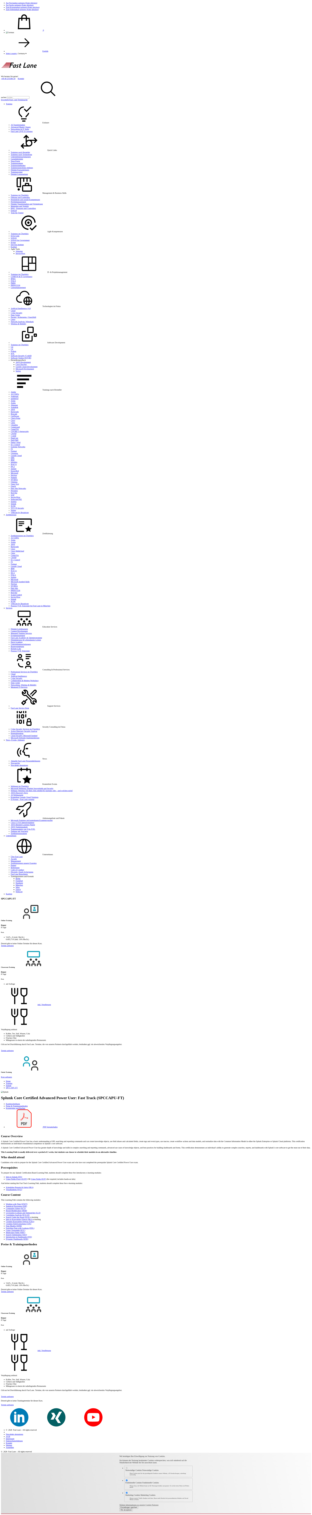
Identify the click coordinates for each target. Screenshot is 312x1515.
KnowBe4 (15, 471)
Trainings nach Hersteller (20, 152)
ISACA (14, 464)
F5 (12, 449)
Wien (18, 887)
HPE (13, 458)
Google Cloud (16, 456)
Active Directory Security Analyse (24, 731)
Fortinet (14, 451)
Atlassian (19, 251)
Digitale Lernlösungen (19, 629)
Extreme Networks (18, 447)
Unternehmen (11, 836)
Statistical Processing (16, 1206)
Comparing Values (16, 1208)
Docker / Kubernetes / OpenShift (23, 317)
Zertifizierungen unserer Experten (24, 863)
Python (13, 351)
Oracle (13, 486)
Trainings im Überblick (20, 195)
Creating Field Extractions (18, 1224)
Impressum (10, 1439)
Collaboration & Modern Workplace (25, 681)
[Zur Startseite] (19, 74)
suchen (3, 97)
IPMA (13, 279)
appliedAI (14, 399)
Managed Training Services (21, 633)
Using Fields (38, 1179)
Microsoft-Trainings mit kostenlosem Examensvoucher (32, 820)
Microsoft (14, 473)
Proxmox (14, 491)
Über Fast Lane (17, 857)
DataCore (14, 438)
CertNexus (15, 416)
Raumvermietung (17, 646)
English (45, 51)
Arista (13, 401)
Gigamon (14, 453)
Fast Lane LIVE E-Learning (22, 131)
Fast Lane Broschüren (19, 874)
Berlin (18, 879)
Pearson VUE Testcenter (20, 651)
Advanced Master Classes (21, 127)
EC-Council (15, 445)
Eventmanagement (18, 636)
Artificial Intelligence (19, 676)
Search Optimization (16, 1235)
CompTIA (15, 429)
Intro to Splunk (14, 1177)
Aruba (13, 403)
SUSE (13, 506)
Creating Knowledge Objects (20, 1222)
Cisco (13, 420)
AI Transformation (18, 125)
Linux (13, 319)
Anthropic (15, 396)
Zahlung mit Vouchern (19, 831)
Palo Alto (14, 588)
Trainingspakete (17, 163)
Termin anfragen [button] (7, 946)
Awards (14, 859)
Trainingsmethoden (18, 166)
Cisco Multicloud (17, 551)
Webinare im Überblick (20, 786)
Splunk (13, 504)
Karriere (9, 894)
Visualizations (14, 1190)
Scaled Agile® (16, 595)
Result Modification (16, 1211)
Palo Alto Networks (18, 488)
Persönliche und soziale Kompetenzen (25, 200)
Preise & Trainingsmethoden (17, 1106)
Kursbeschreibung (13, 1104)
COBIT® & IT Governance (21, 277)
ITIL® (13, 281)
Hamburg (19, 883)
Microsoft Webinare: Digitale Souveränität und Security (32, 788)
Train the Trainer (17, 213)
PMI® (13, 283)
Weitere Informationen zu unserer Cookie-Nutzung (138, 1505)
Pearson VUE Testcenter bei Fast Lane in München (30, 606)
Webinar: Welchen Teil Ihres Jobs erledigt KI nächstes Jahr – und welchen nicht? (42, 791)
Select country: (11, 53)
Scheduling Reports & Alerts (20, 1187)
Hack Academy (17, 642)
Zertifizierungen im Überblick (22, 536)
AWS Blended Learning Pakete (23, 825)
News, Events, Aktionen (15, 740)
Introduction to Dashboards (19, 1237)
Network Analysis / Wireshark (22, 322)
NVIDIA (14, 480)
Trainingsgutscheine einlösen (22, 168)
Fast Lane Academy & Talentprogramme (26, 638)
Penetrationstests (17, 733)
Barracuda (15, 412)
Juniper (13, 469)
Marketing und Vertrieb (20, 206)
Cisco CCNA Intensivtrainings (22, 823)
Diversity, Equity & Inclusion (22, 872)
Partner (13, 865)
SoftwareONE (16, 499)
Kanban (14, 247)
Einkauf (14, 211)
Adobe (13, 392)
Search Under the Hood (18, 1217)
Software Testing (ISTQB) (21, 358)
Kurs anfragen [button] (6, 1077)
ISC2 (13, 467)
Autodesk (14, 407)
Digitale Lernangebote (19, 174)
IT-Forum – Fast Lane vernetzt (22, 799)
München (19, 885)
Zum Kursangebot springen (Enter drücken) (22, 7)
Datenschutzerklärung (14, 1441)
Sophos (13, 502)
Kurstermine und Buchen (15, 1108)
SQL (13, 354)
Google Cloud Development (26, 367)
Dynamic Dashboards (17, 1239)
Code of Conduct (17, 870)
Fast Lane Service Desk (20, 708)
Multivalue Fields (15, 1233)
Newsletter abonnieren (19, 765)
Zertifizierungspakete (19, 834)
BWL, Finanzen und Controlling (23, 208)
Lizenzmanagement (18, 288)
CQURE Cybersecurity (20, 431)
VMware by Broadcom (20, 513)
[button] (22, 53)
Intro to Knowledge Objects (19, 1219)
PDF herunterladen (50, 1127)
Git (12, 347)
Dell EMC (15, 440)
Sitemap (9, 1445)
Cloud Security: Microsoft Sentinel (24, 736)
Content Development (19, 631)
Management (16, 861)
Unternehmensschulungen (21, 157)
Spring (18, 371)
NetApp (14, 475)
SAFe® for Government (20, 240)
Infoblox (14, 462)
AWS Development (23, 362)
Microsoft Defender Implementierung (25, 738)
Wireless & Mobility (18, 324)
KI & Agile (15, 236)
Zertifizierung (11, 515)
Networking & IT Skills (20, 129)
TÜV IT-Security (17, 508)
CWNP (13, 434)
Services (9, 608)
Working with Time (16, 1204)
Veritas (13, 510)
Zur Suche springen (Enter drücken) (20, 5)
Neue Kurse (15, 161)
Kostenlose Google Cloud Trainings (24, 797)
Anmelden (10, 1447)
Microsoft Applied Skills (20, 582)
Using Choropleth (15, 1230)
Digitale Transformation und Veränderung (27, 204)
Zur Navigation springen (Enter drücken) (21, 3)
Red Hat (14, 493)
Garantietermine (17, 159)
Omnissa (14, 482)
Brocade (14, 414)
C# (12, 349)
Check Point (15, 418)
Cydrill (13, 436)
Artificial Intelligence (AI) (21, 308)
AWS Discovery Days (19, 793)
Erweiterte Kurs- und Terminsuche (14, 100)
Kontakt (21, 79)
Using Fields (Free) (16, 1179)
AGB (8, 1436)
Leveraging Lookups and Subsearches (23, 1213)
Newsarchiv (15, 763)
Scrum (13, 242)
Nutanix (14, 477)
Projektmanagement (18, 202)
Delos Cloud (15, 442)
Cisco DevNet (21, 364)
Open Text (15, 484)
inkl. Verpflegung (44, 1005)
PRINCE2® (15, 285)
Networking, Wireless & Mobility (23, 685)
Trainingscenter (17, 172)
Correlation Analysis (17, 1215)
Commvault (15, 427)
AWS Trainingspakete (19, 827)
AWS (13, 410)
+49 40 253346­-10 (8, 79)
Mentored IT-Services (19, 687)
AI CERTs (15, 394)
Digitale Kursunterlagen (20, 170)
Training (9, 104)
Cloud (13, 311)
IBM (12, 460)
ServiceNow (20, 253)
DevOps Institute (17, 245)
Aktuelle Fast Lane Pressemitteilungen (25, 761)
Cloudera (14, 425)
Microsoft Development (25, 369)
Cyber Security (16, 313)
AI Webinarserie (17, 795)
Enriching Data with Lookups (20, 1228)
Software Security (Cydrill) (21, 356)
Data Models (14, 1226)
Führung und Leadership (20, 197)
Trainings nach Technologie (21, 155)
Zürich (18, 890)
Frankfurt (19, 881)
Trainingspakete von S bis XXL (23, 829)
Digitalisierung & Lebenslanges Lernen (26, 640)
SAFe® (14, 238)
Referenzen (15, 868)
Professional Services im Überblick (24, 672)
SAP (12, 495)
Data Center (15, 315)
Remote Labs (16, 649)
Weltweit (19, 892)
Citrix (13, 423)
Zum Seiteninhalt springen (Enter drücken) (22, 10)
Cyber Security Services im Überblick (25, 729)
